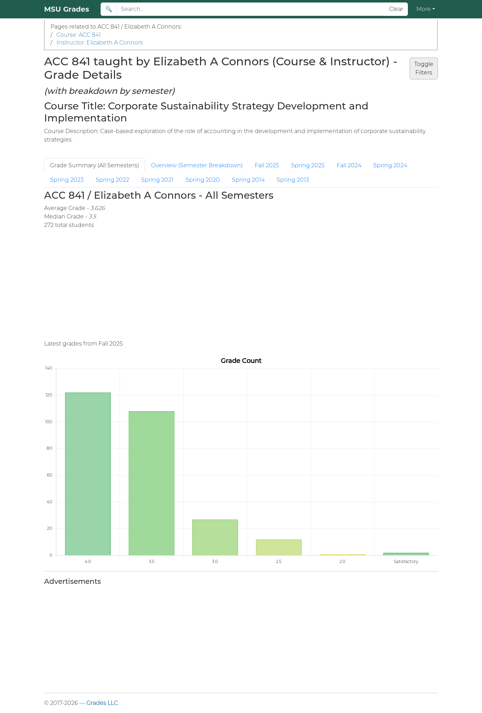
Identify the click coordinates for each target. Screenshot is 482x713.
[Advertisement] (256, 284)
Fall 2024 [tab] (349, 165)
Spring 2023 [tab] (67, 179)
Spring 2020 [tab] (203, 179)
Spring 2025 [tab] (308, 165)
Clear (396, 9)
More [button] (423, 9)
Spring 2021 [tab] (157, 179)
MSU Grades (66, 9)
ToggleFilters (423, 68)
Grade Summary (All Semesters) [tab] (94, 165)
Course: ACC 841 (78, 34)
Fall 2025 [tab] (267, 165)
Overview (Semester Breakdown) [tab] (197, 165)
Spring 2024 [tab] (390, 165)
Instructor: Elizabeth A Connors (99, 42)
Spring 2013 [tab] (293, 179)
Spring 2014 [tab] (248, 179)
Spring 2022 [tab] (112, 179)
